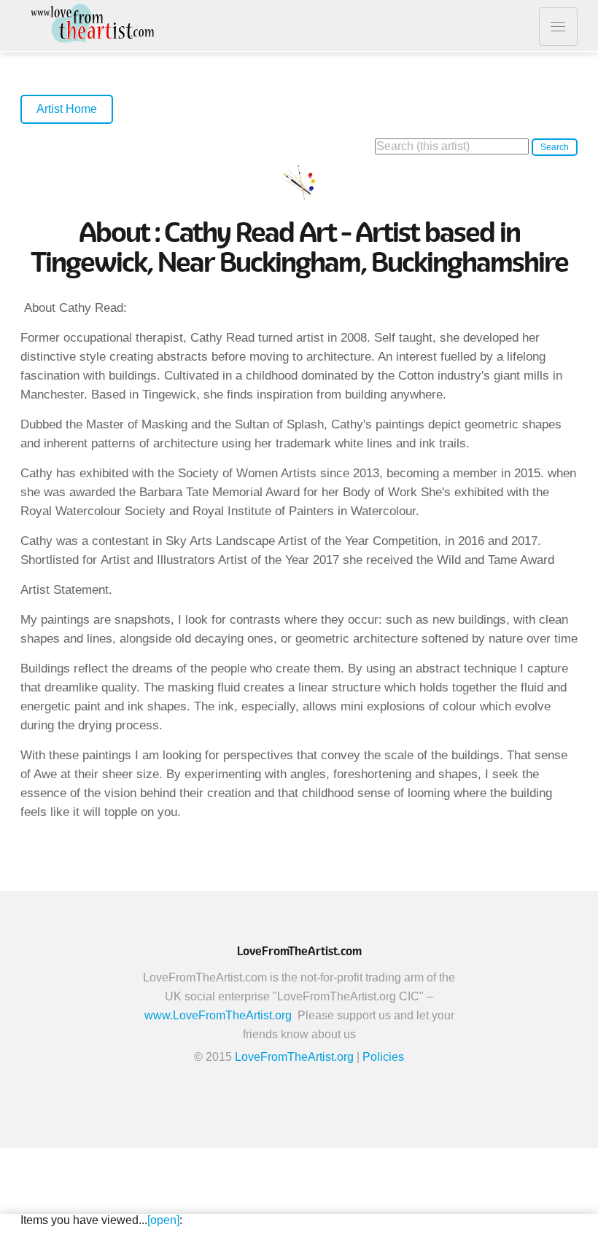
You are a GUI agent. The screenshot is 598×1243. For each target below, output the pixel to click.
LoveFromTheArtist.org (294, 1057)
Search (554, 147)
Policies (383, 1057)
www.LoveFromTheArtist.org (218, 1015)
